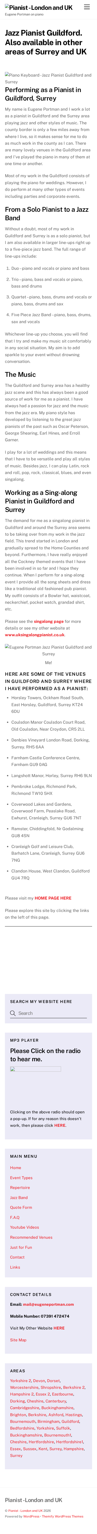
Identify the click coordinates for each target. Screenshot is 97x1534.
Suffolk (63, 1428)
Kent (43, 1449)
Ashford (55, 1415)
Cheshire (35, 1401)
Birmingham (48, 1421)
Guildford (70, 1421)
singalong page (49, 621)
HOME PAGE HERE (53, 898)
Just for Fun (21, 1247)
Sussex (29, 1449)
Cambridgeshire (24, 1408)
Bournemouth (22, 1421)
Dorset (53, 1380)
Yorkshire (45, 1428)
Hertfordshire (41, 1442)
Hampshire (74, 1449)
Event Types (21, 1178)
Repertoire (20, 1187)
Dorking (17, 1401)
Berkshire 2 (74, 1387)
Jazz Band (19, 1197)
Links (15, 1267)
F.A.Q (14, 1217)
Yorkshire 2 (20, 1380)
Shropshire (51, 1387)
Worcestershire (24, 1387)
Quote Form (21, 1207)
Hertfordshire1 (69, 1442)
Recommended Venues (31, 1237)
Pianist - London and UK (25, 1511)
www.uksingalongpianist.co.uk (34, 634)
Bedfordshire (22, 1428)
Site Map (18, 1340)
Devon (39, 1380)
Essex (15, 1449)
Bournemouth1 (57, 1435)
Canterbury (56, 1401)
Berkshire (37, 1415)
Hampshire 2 (22, 1394)
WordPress (31, 1516)
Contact (17, 1257)
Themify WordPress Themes (62, 1516)
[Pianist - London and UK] (38, 7)
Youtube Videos (24, 1227)
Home (15, 1167)
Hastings (73, 1415)
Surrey (55, 1449)
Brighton (18, 1415)
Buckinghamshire (57, 1408)
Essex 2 (43, 1394)
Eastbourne (62, 1394)
